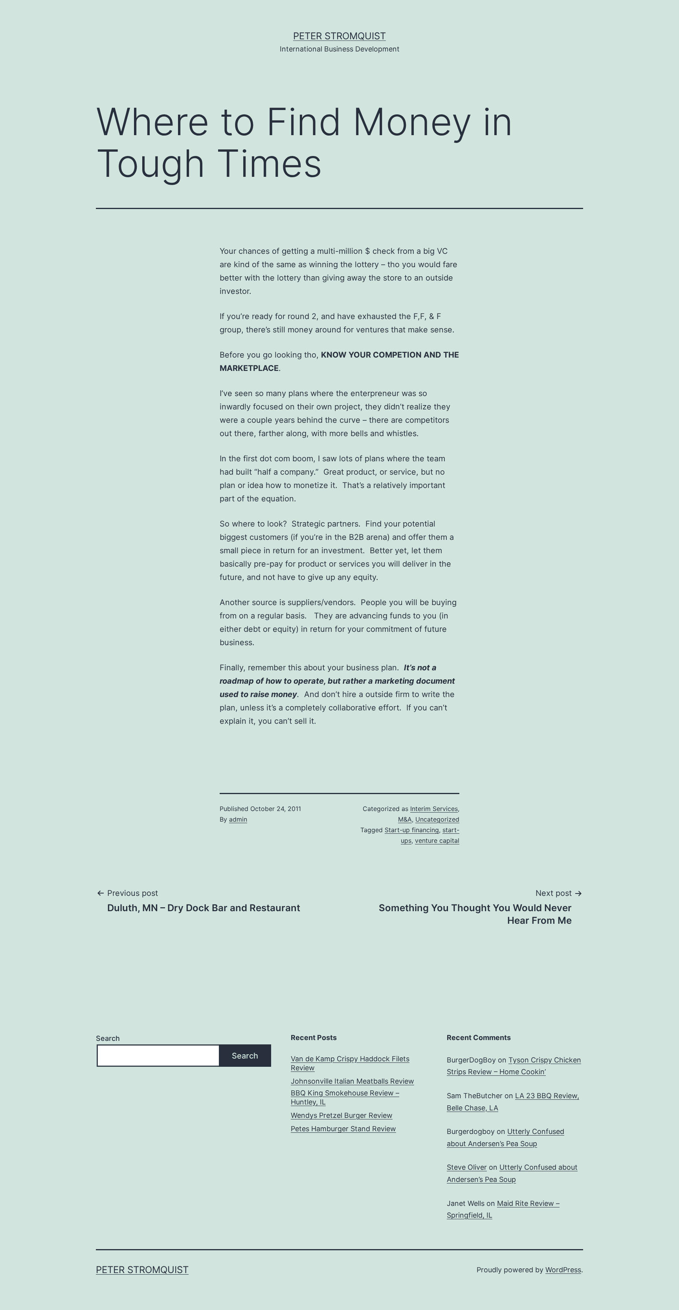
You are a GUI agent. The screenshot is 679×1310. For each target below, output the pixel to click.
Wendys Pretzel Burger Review (342, 1115)
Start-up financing (412, 830)
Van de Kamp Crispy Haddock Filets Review (350, 1063)
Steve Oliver (467, 1167)
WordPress (563, 1270)
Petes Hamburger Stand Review (343, 1129)
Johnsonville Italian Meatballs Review (352, 1081)
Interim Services (434, 809)
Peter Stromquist (339, 36)
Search (108, 1038)
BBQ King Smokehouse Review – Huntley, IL (345, 1097)
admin (238, 819)
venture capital (437, 840)
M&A (405, 819)
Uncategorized (437, 819)
